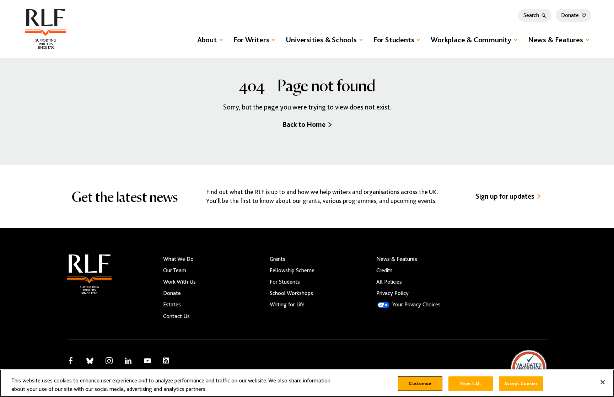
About (207, 39)
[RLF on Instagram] (109, 360)
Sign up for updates (505, 196)
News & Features (555, 39)
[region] (307, 383)
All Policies (389, 281)
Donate (570, 15)
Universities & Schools (321, 39)
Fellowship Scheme (292, 270)
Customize (420, 383)
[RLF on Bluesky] (89, 360)
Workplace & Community (471, 39)
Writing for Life (287, 304)
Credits (384, 270)
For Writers (251, 39)
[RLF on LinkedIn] (128, 360)
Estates (172, 304)
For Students (393, 39)
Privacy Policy (392, 293)
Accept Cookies (521, 383)
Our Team (174, 270)
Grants (277, 259)
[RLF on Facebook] (70, 360)
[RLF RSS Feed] (166, 361)
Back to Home (303, 124)
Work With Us (179, 281)
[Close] (602, 382)
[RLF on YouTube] (147, 360)
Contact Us (176, 316)
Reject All (470, 383)
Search (531, 15)
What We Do (178, 259)
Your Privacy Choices (416, 304)
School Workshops (291, 293)
